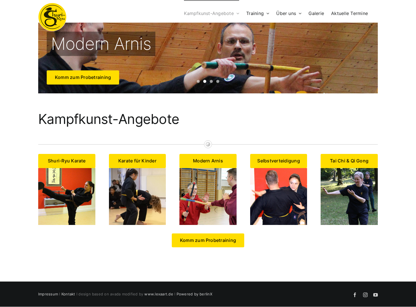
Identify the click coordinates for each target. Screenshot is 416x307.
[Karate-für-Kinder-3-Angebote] (137, 170)
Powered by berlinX (194, 294)
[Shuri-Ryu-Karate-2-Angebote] (66, 170)
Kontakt (68, 294)
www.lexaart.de (158, 294)
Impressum (48, 294)
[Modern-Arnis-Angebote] (208, 170)
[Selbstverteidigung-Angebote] (278, 170)
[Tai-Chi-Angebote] (349, 170)
